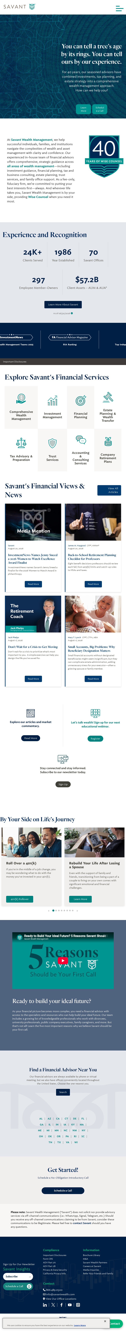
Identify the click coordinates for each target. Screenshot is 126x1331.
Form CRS (48, 1258)
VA (68, 1142)
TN (51, 1142)
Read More (33, 584)
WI (76, 1142)
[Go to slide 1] (53, 911)
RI (75, 1136)
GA (42, 1124)
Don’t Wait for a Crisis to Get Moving (33, 647)
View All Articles (113, 490)
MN (57, 1130)
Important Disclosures (14, 361)
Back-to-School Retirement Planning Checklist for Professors (92, 557)
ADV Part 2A (49, 1262)
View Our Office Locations (60, 1298)
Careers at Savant (92, 1266)
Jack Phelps (13, 637)
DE (75, 1118)
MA (82, 1124)
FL (83, 1118)
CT (67, 1118)
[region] (56, 1323)
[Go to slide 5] (64, 910)
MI (48, 1130)
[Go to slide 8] (72, 910)
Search (63, 1092)
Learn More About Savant (63, 304)
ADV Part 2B (49, 1266)
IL (50, 1124)
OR (59, 1136)
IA (65, 1124)
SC (83, 1136)
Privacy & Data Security (55, 1269)
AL (41, 1118)
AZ (50, 1118)
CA (58, 1118)
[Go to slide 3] (59, 910)
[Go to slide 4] (61, 910)
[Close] (105, 1321)
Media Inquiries (91, 1269)
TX (59, 1142)
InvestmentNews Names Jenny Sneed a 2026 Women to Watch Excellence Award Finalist (32, 559)
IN (57, 1124)
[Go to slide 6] (67, 910)
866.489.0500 (54, 1290)
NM (75, 1130)
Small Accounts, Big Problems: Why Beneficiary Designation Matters (91, 649)
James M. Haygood (77, 545)
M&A (85, 1258)
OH (41, 1136)
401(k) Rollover (20, 899)
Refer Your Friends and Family (98, 1273)
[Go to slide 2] (56, 910)
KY (73, 1124)
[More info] (72, 313)
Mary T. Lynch (74, 637)
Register (95, 738)
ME (40, 1130)
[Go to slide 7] (70, 910)
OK (50, 1136)
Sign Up (63, 784)
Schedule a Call (100, 109)
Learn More (83, 109)
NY (84, 1130)
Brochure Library (91, 1255)
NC (66, 1130)
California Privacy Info (54, 1273)
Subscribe (12, 1276)
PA (67, 1136)
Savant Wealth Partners (95, 1262)
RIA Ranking (52, 344)
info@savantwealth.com (60, 1294)
